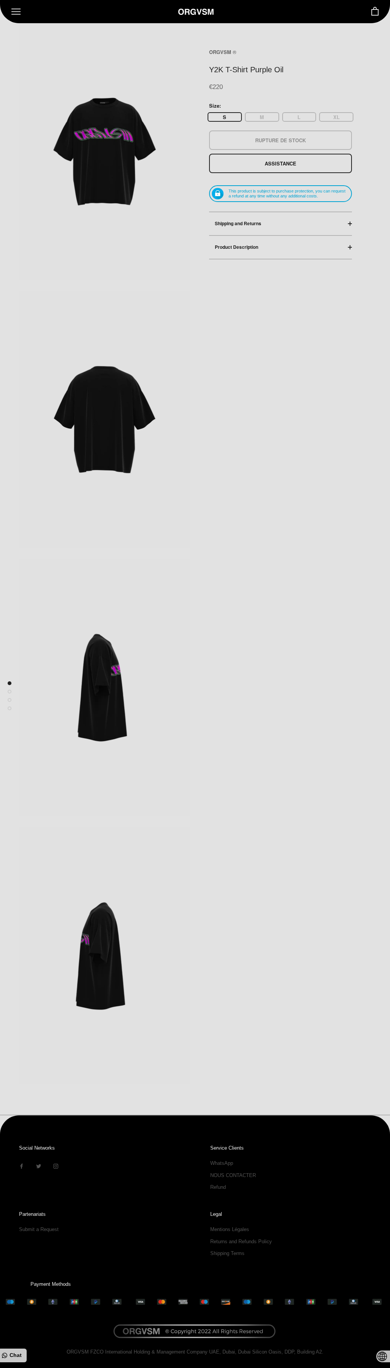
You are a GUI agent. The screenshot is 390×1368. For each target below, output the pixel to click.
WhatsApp (221, 1163)
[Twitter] (38, 1166)
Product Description (236, 246)
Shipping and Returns (238, 223)
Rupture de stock (280, 140)
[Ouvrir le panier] (375, 11)
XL (336, 117)
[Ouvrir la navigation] (16, 11)
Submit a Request (39, 1229)
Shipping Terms (227, 1253)
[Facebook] (21, 1166)
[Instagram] (55, 1166)
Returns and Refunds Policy (241, 1241)
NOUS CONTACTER (233, 1175)
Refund (218, 1187)
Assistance (280, 163)
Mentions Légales (229, 1229)
